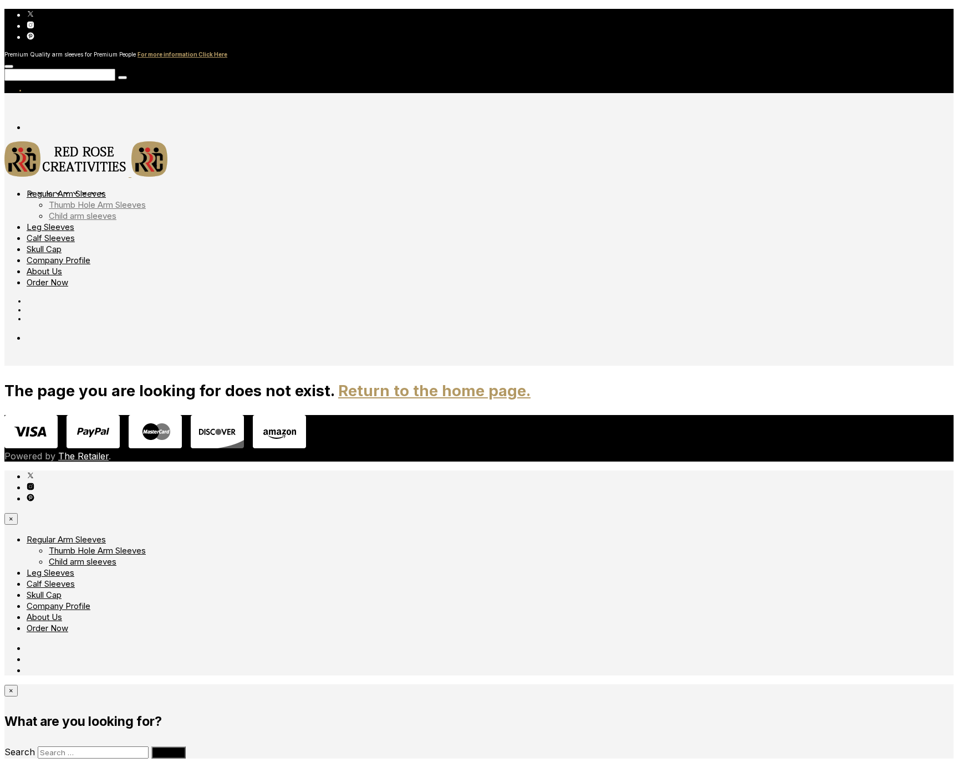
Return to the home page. (434, 390)
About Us (44, 271)
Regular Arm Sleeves (66, 193)
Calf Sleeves (51, 238)
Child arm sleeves (82, 216)
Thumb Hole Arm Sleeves (97, 204)
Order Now (47, 282)
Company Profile (58, 260)
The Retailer (83, 456)
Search (19, 751)
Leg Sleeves (50, 227)
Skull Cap (44, 249)
